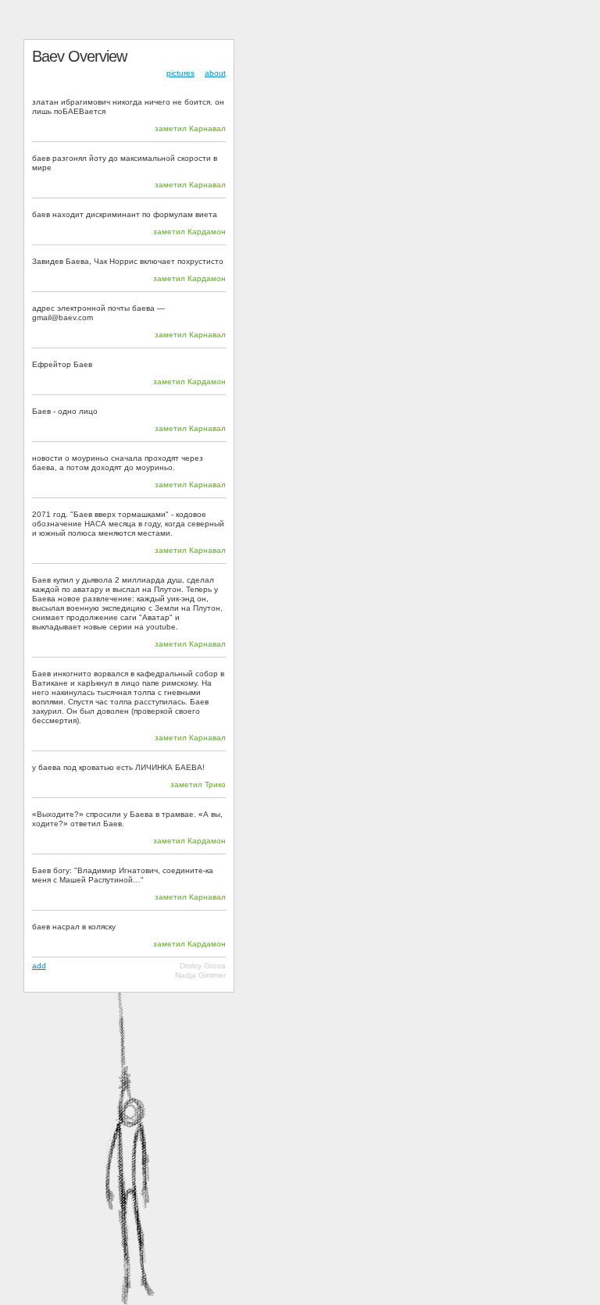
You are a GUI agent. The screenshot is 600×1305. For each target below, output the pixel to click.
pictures (180, 73)
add (39, 965)
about (215, 73)
